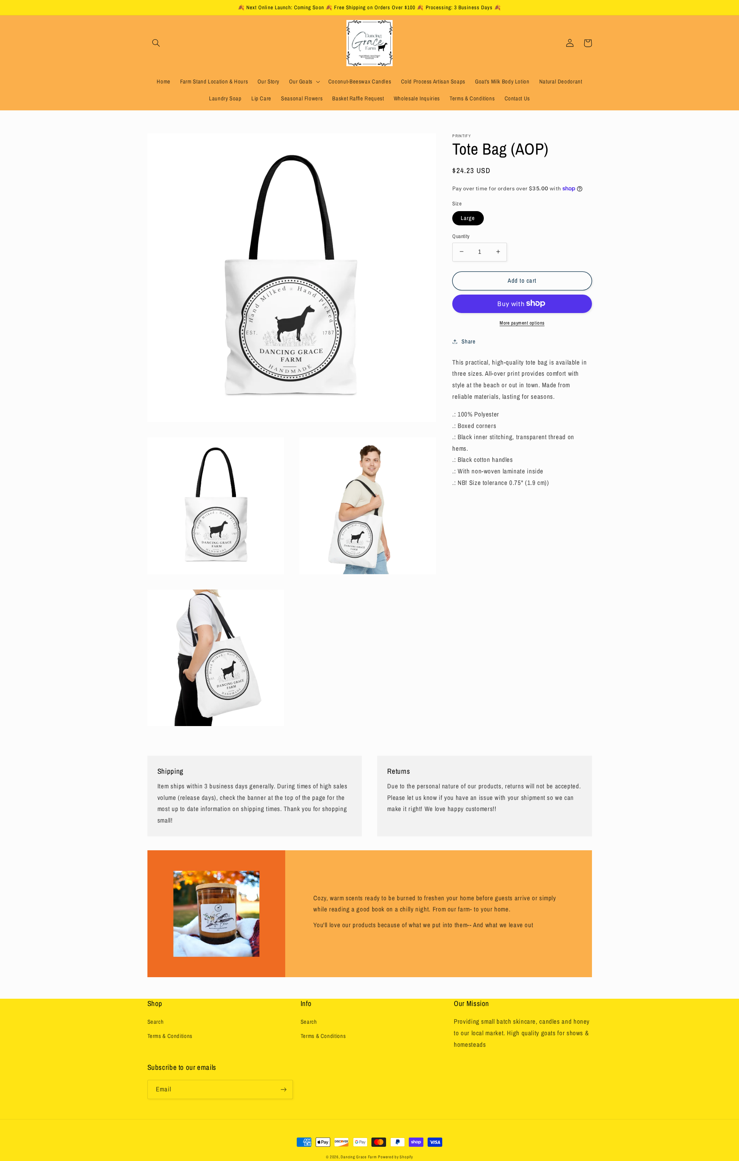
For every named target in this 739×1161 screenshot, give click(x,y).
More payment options (522, 322)
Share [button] (468, 341)
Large (468, 218)
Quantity (461, 235)
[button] (156, 43)
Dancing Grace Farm (358, 1156)
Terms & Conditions (169, 1036)
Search (155, 1022)
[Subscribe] (283, 1089)
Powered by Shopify (395, 1156)
